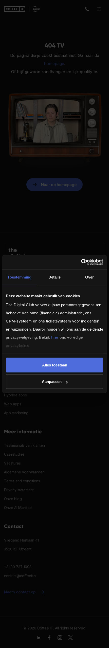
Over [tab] (89, 277)
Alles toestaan (54, 365)
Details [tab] (54, 277)
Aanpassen (52, 381)
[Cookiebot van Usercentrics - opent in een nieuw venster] (81, 262)
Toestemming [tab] (19, 277)
